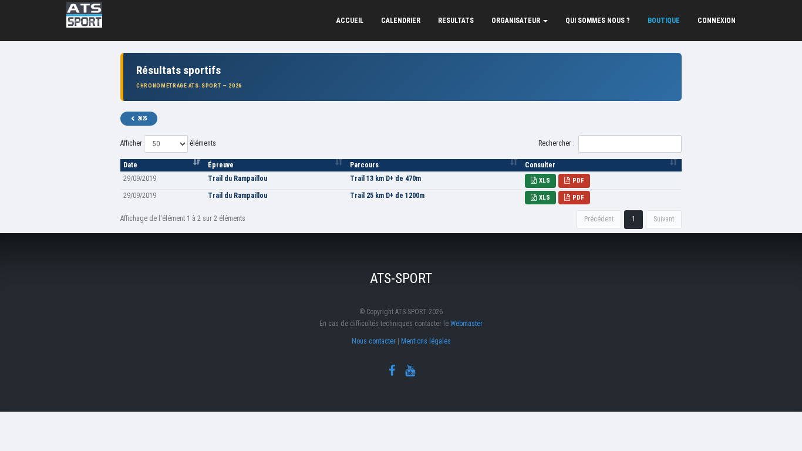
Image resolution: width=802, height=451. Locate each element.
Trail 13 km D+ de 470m (385, 178)
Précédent (599, 219)
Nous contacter (374, 341)
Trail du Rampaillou (237, 178)
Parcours (364, 165)
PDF (578, 180)
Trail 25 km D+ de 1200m (387, 195)
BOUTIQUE (664, 20)
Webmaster (466, 323)
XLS (544, 180)
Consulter (540, 165)
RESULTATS (456, 20)
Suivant (663, 219)
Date (130, 165)
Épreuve (221, 165)
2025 (142, 119)
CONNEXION (716, 20)
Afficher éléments (168, 143)
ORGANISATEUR (516, 20)
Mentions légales (426, 341)
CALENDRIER (400, 20)
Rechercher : (556, 143)
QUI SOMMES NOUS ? (597, 20)
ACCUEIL (349, 20)
